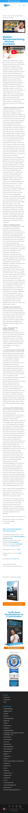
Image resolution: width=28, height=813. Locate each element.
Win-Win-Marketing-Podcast (11, 789)
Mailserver (6, 744)
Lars (6, 16)
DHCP (5, 723)
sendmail (6, 777)
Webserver (6, 787)
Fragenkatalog (7, 730)
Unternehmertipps (9, 785)
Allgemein (6, 711)
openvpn (6, 763)
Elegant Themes (14, 809)
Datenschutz (7, 699)
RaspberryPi (7, 775)
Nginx (5, 758)
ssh (5, 780)
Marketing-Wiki (8, 746)
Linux (5, 742)
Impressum (7, 697)
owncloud (6, 765)
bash (5, 713)
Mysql (5, 754)
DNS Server (7, 725)
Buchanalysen (7, 718)
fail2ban (6, 728)
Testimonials (7, 782)
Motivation (6, 751)
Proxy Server (7, 773)
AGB (5, 702)
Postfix (5, 770)
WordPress (15, 811)
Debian (6, 720)
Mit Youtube (7, 749)
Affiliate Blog (7, 708)
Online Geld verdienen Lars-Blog (12, 761)
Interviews (6, 737)
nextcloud (6, 756)
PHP (5, 768)
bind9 (5, 716)
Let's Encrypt (7, 739)
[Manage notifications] (4, 809)
